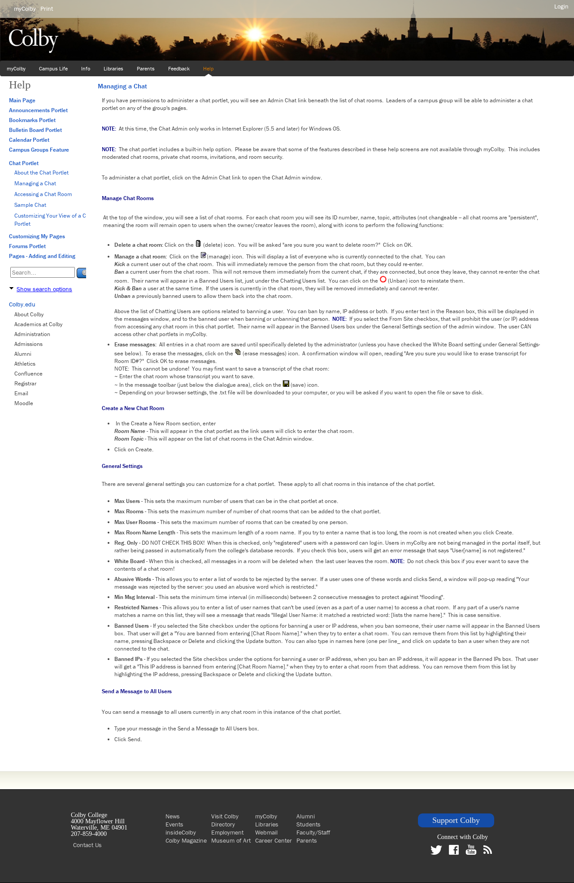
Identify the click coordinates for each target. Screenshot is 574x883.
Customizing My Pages (37, 236)
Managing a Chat (35, 183)
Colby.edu (22, 304)
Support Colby (456, 820)
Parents (146, 68)
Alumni (22, 354)
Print (46, 8)
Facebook (456, 850)
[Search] (85, 273)
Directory (223, 824)
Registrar (25, 383)
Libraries (113, 68)
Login (561, 6)
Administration (32, 334)
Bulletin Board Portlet (35, 130)
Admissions (28, 344)
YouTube (473, 849)
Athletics (24, 363)
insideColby (180, 832)
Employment (227, 832)
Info (85, 68)
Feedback (179, 68)
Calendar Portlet (29, 140)
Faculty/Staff (313, 832)
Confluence (28, 373)
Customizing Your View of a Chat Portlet (54, 219)
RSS (489, 849)
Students (308, 824)
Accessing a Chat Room (43, 194)
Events (174, 824)
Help (208, 68)
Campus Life (53, 68)
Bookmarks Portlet (32, 120)
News (172, 816)
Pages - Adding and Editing (42, 256)
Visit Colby (225, 816)
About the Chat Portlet (41, 172)
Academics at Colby (38, 324)
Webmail (266, 832)
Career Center (273, 840)
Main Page (22, 100)
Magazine (186, 840)
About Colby (28, 314)
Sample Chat (30, 205)
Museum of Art (231, 840)
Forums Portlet (27, 246)
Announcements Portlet (38, 110)
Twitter (438, 852)
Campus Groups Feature (39, 149)
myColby (16, 68)
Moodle (23, 403)
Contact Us (87, 845)
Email (21, 393)
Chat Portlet (24, 163)
